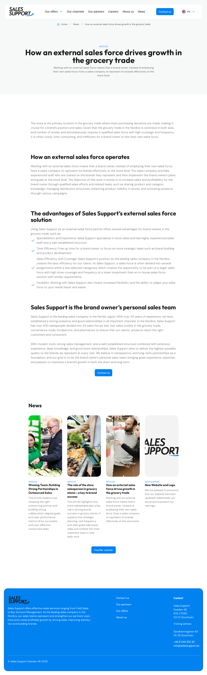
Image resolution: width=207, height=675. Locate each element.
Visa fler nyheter (103, 550)
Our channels (75, 11)
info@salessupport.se (186, 645)
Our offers (51, 11)
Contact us (165, 11)
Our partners (96, 11)
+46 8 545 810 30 (184, 642)
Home (64, 24)
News (141, 11)
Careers (113, 11)
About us (128, 11)
